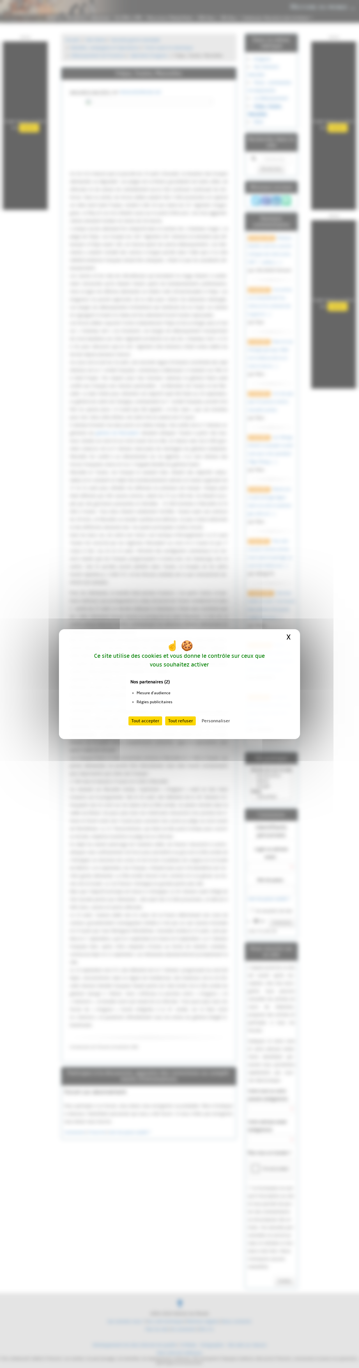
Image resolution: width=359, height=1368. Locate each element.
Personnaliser (216, 721)
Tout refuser (180, 721)
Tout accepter (145, 721)
